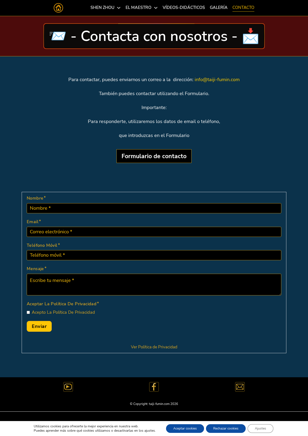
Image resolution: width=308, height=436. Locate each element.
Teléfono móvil (42, 245)
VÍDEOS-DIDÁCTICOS (184, 7)
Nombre (35, 198)
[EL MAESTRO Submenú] (156, 8)
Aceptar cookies (185, 428)
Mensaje (35, 269)
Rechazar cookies (225, 428)
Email (32, 222)
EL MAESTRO (138, 7)
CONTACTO (243, 7)
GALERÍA (219, 7)
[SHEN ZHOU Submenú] (119, 8)
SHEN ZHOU (102, 7)
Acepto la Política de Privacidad (63, 312)
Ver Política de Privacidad (154, 347)
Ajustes (260, 428)
